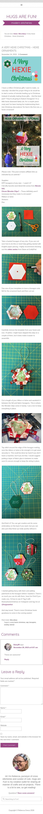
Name (3, 708)
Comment (4, 686)
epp (27, 622)
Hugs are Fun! (21, 16)
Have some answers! (26, 793)
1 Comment (22, 54)
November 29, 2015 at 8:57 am (25, 647)
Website (3, 725)
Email (3, 717)
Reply (6, 659)
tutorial (12, 625)
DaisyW (16, 645)
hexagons (32, 622)
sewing (6, 625)
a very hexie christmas (17, 622)
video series (13, 249)
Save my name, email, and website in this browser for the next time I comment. (20, 738)
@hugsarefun (7, 604)
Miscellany (22, 34)
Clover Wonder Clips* (10, 191)
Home (15, 34)
